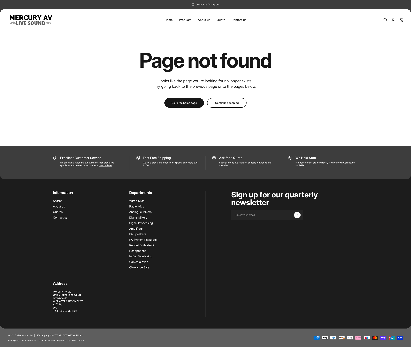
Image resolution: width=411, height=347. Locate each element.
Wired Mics (136, 201)
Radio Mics (136, 206)
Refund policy (78, 340)
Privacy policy (13, 340)
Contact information (46, 340)
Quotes (58, 212)
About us (59, 206)
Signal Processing (141, 223)
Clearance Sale (139, 267)
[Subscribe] (297, 215)
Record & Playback (142, 245)
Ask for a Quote (230, 158)
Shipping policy (63, 340)
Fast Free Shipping (157, 158)
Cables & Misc (138, 262)
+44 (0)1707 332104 (65, 310)
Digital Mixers (138, 217)
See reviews (105, 165)
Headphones (137, 250)
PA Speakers (137, 234)
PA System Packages (143, 239)
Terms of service (28, 340)
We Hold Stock (306, 158)
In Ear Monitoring (140, 256)
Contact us (60, 217)
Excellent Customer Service (80, 158)
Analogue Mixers (140, 212)
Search (57, 201)
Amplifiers (136, 228)
